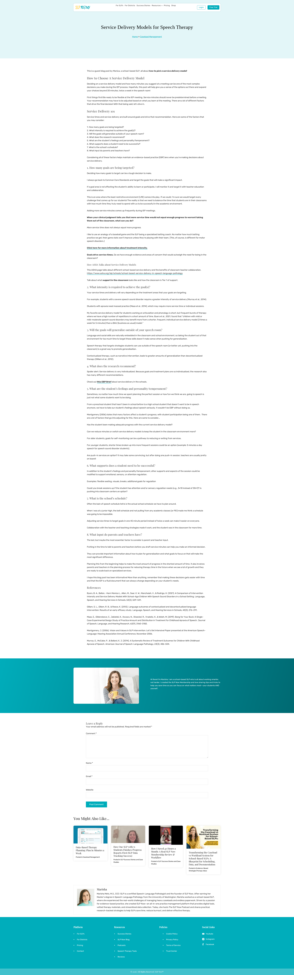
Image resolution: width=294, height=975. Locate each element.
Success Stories (143, 5)
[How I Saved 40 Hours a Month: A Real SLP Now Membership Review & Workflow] (166, 827)
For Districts (130, 5)
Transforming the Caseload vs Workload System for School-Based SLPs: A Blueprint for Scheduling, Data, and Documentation (203, 858)
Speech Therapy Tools (127, 951)
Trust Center (171, 951)
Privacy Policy (172, 939)
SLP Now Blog (124, 939)
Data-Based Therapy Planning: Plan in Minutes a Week (90, 850)
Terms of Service (173, 945)
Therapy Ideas (201, 871)
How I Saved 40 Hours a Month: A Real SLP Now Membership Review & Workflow (163, 853)
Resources (156, 5)
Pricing (167, 5)
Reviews (121, 957)
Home (135, 36)
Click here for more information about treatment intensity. (117, 248)
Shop (173, 5)
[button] (162, 6)
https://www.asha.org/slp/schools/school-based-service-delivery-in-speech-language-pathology (135, 273)
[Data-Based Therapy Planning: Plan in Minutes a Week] (90, 827)
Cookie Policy (172, 934)
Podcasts (122, 945)
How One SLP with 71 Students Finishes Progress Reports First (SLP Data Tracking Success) (127, 851)
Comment (91, 733)
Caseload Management (151, 36)
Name (89, 763)
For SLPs (119, 5)
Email (89, 776)
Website (89, 790)
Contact (80, 951)
